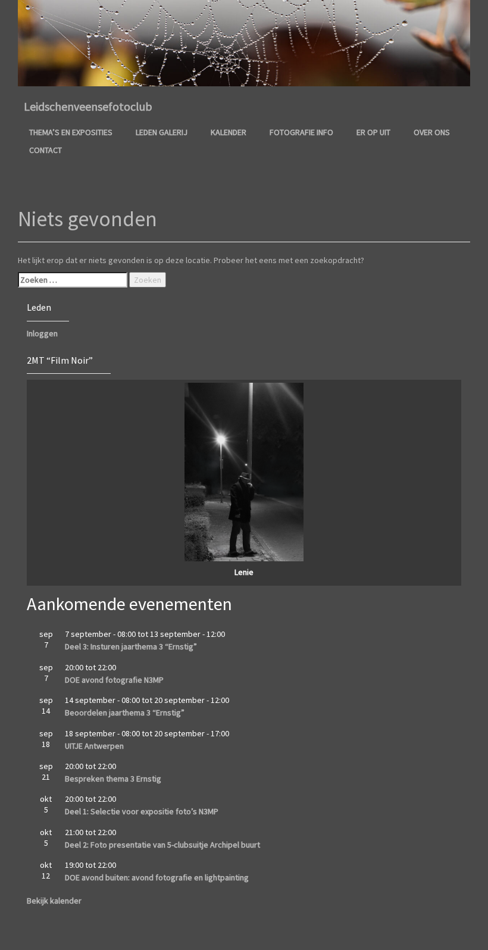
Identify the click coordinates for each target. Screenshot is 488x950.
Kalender (228, 132)
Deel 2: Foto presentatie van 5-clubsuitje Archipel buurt (162, 844)
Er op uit (373, 132)
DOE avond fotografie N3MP (114, 679)
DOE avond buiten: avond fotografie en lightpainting (157, 877)
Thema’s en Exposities (70, 132)
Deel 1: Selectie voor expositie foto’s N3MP (141, 811)
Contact (45, 150)
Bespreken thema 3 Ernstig (113, 778)
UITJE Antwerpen (94, 745)
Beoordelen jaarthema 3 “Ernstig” (124, 712)
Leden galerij (161, 132)
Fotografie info (301, 132)
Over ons (432, 132)
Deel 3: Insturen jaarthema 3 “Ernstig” (131, 646)
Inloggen (42, 333)
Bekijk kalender (54, 900)
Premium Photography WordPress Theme (267, 935)
